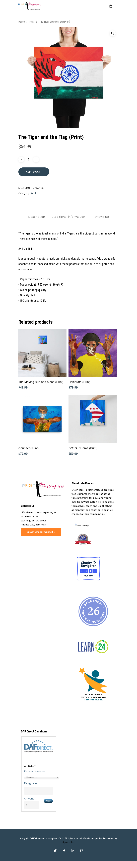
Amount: (29, 798)
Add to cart (34, 171)
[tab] (36, 217)
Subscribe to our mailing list (41, 532)
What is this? (30, 766)
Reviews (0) (101, 216)
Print (31, 21)
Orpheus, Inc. (68, 842)
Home (21, 21)
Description (36, 216)
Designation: (31, 783)
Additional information (68, 216)
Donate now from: (34, 771)
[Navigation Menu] (117, 6)
